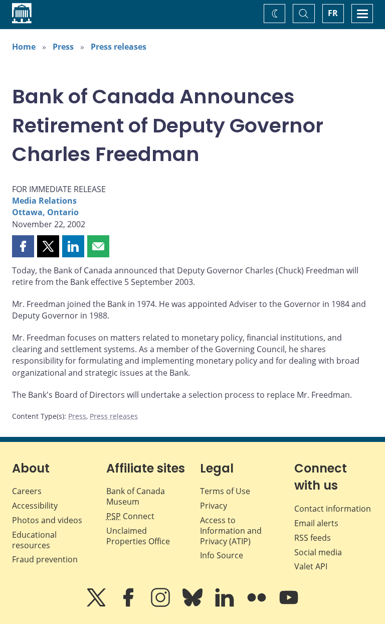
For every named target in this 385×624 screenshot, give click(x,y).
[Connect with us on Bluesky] (193, 604)
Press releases (118, 46)
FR (333, 13)
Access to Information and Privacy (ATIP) (231, 531)
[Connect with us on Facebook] (129, 604)
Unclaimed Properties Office (138, 536)
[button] (23, 246)
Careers (27, 491)
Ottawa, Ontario (45, 212)
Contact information (332, 508)
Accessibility (35, 505)
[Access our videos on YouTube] (289, 604)
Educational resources (34, 540)
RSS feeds (312, 537)
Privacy (213, 505)
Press (63, 46)
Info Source (221, 555)
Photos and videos (47, 520)
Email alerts (316, 523)
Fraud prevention (45, 559)
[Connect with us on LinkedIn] (226, 604)
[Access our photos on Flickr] (258, 604)
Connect (130, 516)
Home (24, 46)
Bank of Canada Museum (135, 496)
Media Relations (44, 200)
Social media (318, 552)
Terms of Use (225, 491)
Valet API (310, 566)
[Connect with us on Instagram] (161, 604)
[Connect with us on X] (97, 604)
